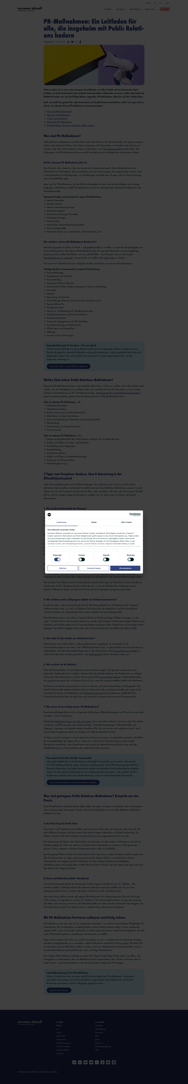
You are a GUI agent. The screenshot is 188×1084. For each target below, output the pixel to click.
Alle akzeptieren (125, 568)
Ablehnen (62, 568)
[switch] (82, 559)
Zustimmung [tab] (61, 522)
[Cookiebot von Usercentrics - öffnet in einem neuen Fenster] (131, 514)
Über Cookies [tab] (126, 522)
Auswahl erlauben (94, 568)
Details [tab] (94, 522)
